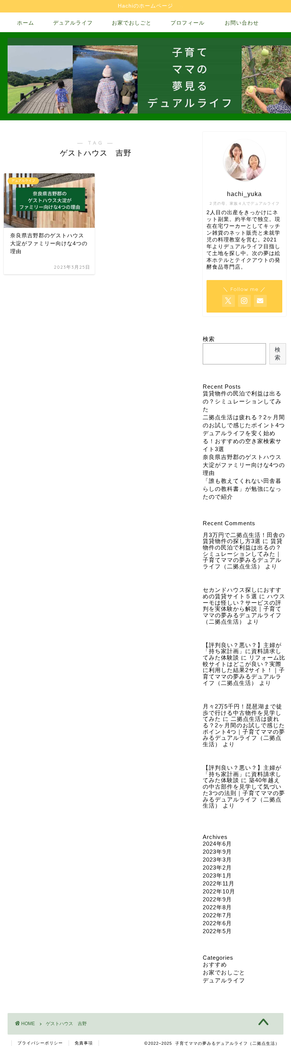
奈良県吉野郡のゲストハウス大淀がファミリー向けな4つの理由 (244, 465)
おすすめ (215, 964)
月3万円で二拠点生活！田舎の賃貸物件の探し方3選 (244, 538)
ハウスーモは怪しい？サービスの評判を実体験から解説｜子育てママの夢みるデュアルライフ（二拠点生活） (244, 609)
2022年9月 (217, 899)
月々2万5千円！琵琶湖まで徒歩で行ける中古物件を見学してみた (242, 712)
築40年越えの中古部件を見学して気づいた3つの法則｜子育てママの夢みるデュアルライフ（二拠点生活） (244, 793)
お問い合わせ (242, 22)
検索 (209, 339)
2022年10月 (219, 891)
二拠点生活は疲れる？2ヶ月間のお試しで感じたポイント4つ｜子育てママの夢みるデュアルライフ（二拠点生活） (244, 731)
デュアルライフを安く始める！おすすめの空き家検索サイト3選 (242, 441)
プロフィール (188, 22)
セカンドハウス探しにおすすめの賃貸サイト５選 (242, 593)
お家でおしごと (132, 22)
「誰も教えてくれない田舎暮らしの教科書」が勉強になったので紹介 (242, 489)
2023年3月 (217, 859)
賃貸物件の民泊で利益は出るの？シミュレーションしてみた (242, 401)
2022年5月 (217, 931)
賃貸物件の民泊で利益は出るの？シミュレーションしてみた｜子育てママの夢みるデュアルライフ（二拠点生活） (243, 554)
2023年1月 (217, 875)
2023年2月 (217, 867)
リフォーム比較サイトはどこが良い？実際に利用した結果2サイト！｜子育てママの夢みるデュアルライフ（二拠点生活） (244, 670)
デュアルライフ (73, 22)
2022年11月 (219, 883)
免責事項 (84, 1043)
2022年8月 (217, 907)
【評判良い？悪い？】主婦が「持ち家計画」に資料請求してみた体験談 (242, 651)
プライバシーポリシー (40, 1043)
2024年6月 (217, 843)
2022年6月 (217, 923)
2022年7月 (217, 915)
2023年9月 (217, 851)
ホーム (25, 22)
